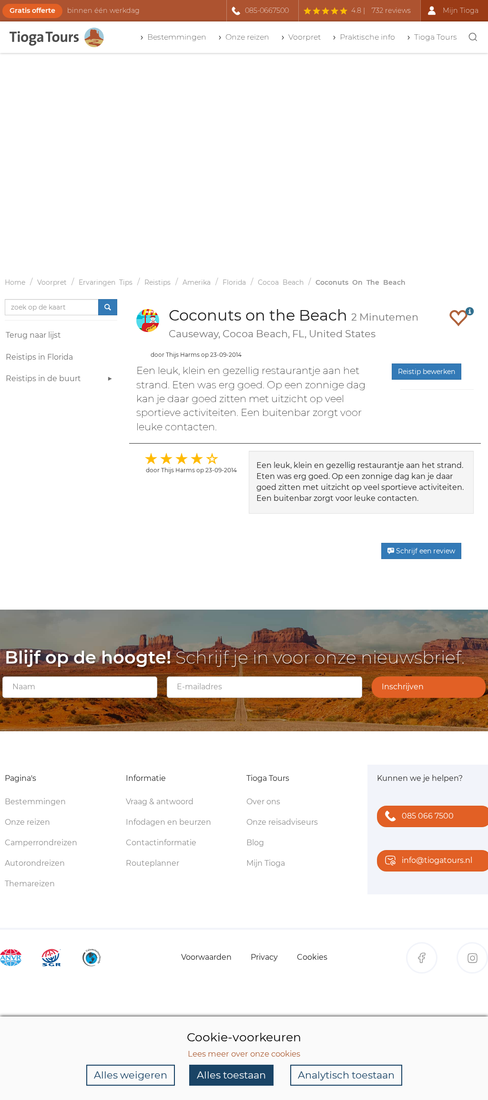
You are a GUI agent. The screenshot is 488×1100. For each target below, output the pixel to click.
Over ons (263, 801)
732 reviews (391, 10)
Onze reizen (27, 822)
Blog (255, 842)
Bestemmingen (35, 801)
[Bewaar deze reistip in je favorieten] (458, 318)
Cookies (312, 957)
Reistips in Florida (39, 357)
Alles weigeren (130, 1075)
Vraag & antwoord (159, 801)
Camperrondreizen (41, 842)
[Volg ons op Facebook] (421, 958)
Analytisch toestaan (346, 1075)
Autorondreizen (35, 863)
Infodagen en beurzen (168, 822)
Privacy (264, 957)
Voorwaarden (206, 957)
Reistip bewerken (426, 371)
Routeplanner (152, 863)
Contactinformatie (161, 842)
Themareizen (30, 883)
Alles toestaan (231, 1075)
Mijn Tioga (265, 863)
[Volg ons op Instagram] (472, 958)
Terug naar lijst (33, 335)
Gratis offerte (32, 10)
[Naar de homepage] (57, 37)
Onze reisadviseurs (282, 822)
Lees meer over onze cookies (244, 1053)
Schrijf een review (424, 551)
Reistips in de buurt (43, 378)
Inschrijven (403, 686)
